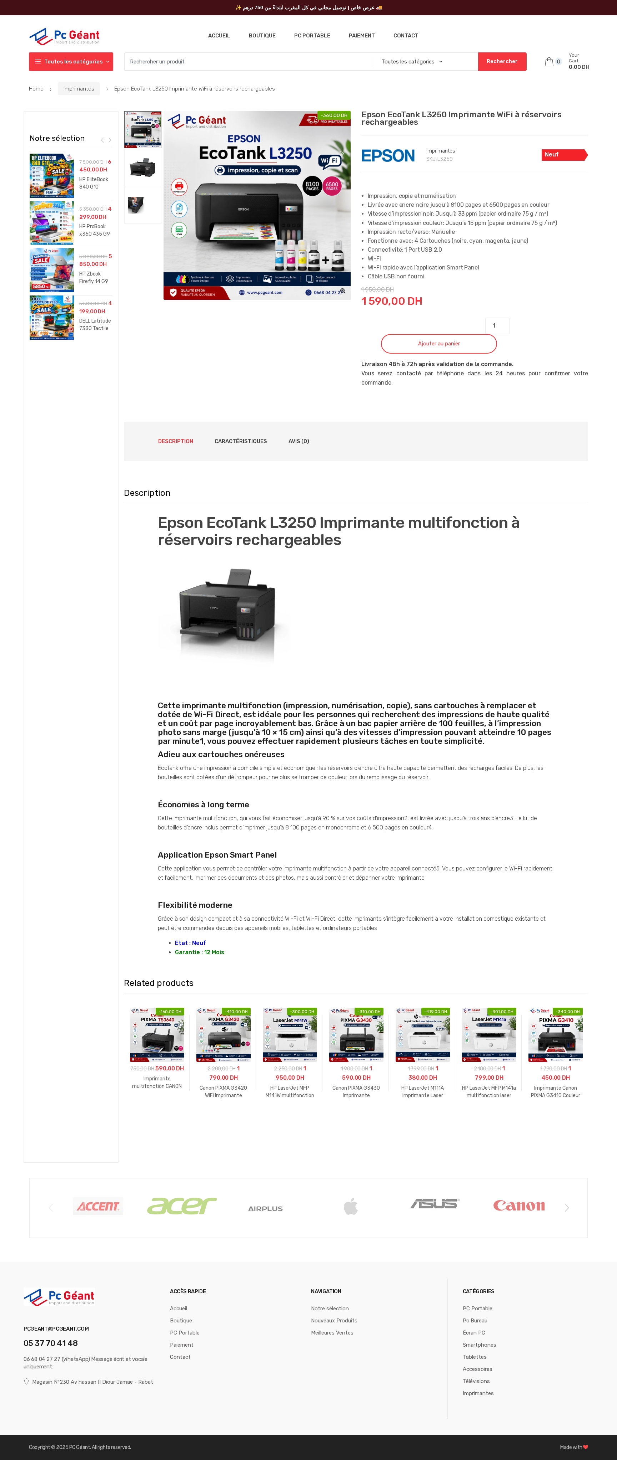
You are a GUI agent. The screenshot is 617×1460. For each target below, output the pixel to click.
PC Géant (79, 1447)
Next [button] (566, 1207)
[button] (343, 290)
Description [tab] (175, 441)
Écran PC (474, 1333)
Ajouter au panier (439, 343)
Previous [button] (50, 1207)
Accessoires (477, 1369)
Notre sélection (330, 1308)
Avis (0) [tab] (299, 441)
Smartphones (479, 1345)
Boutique (262, 35)
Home (36, 89)
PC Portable (312, 35)
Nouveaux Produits (334, 1320)
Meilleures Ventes (332, 1333)
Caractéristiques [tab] (241, 441)
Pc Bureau (475, 1320)
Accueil (219, 35)
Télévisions (476, 1381)
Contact (405, 35)
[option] (258, 205)
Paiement (362, 35)
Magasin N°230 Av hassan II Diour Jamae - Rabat (92, 1382)
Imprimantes (79, 89)
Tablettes (475, 1357)
